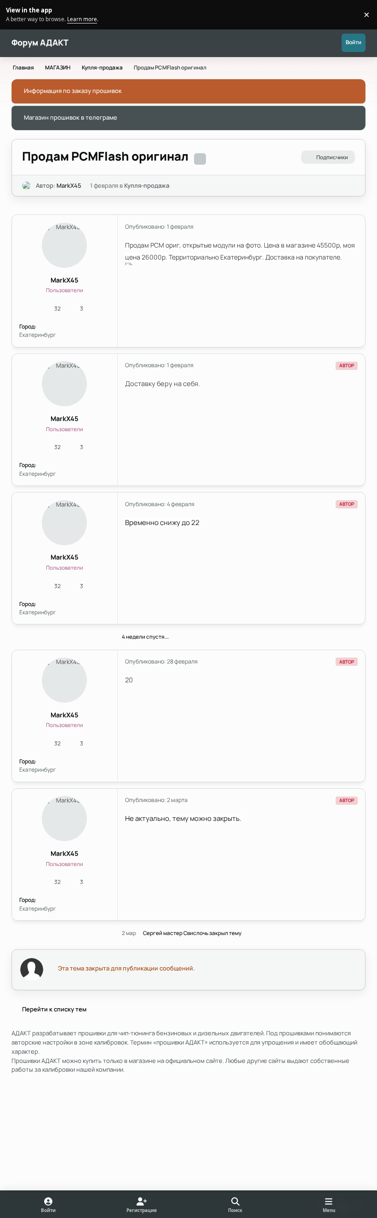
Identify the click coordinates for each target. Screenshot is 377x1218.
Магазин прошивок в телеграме (70, 117)
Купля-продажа (146, 185)
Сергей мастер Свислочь (175, 933)
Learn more (16, 14)
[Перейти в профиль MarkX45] (26, 185)
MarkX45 (69, 185)
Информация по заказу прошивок (73, 91)
